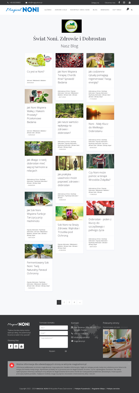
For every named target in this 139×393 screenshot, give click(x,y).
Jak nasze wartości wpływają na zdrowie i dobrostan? (68, 127)
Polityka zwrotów (113, 388)
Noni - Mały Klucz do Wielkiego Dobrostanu (98, 127)
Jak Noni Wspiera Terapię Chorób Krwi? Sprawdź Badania (67, 77)
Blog (95, 10)
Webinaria (105, 10)
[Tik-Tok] (129, 3)
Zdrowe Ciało (67, 95)
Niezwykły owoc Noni (80, 10)
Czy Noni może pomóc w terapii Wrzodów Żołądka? (99, 176)
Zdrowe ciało (61, 10)
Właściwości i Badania (39, 80)
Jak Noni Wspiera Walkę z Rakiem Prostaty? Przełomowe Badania (36, 115)
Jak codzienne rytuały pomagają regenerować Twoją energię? (100, 77)
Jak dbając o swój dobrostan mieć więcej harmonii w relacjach (37, 165)
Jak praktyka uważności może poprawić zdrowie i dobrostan (68, 179)
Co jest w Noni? (35, 71)
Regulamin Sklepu (98, 388)
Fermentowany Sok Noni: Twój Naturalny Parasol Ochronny (38, 268)
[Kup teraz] (117, 343)
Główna (48, 10)
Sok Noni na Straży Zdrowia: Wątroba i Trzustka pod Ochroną (68, 230)
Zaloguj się (95, 3)
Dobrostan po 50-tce (64, 91)
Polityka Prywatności (82, 388)
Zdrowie (74, 95)
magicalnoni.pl (79, 341)
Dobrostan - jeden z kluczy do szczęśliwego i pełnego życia (100, 224)
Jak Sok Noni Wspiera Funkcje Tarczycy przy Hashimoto (36, 215)
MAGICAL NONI (42, 388)
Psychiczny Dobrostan (95, 95)
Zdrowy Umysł (98, 97)
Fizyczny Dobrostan (101, 93)
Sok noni (29, 80)
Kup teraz (117, 10)
